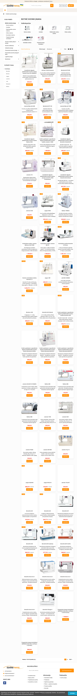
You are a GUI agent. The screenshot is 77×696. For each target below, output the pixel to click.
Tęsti (71, 659)
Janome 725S (47, 416)
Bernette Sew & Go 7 (65, 576)
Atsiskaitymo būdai (48, 677)
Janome (8, 78)
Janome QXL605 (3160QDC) (29, 384)
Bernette (8, 71)
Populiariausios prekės (33, 679)
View (65, 49)
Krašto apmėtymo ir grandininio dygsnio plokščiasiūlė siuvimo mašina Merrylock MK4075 (65, 350)
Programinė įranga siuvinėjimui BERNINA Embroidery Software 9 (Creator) (29, 644)
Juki (7, 81)
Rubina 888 (29, 416)
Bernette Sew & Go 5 (47, 576)
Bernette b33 (47, 511)
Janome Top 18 (65, 449)
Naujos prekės (31, 677)
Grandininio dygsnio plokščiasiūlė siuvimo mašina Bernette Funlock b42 (65, 140)
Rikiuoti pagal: (42, 49)
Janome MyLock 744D (65, 106)
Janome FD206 (29, 449)
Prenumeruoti (67, 670)
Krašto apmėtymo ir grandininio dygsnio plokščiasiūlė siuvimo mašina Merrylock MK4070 (47, 350)
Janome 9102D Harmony (47, 70)
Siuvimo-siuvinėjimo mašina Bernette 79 (29, 278)
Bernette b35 (29, 511)
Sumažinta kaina (31, 675)
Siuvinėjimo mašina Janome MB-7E (47, 244)
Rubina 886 (65, 384)
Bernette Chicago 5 (47, 609)
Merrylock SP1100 (47, 106)
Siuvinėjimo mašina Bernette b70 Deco (65, 244)
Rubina (7, 86)
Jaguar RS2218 (47, 482)
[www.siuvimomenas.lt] (13, 5)
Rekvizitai (46, 688)
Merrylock (8, 84)
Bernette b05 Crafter (65, 543)
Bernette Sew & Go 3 (29, 576)
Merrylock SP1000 (65, 70)
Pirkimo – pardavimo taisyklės (50, 684)
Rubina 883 (47, 384)
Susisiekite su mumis (32, 681)
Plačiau (50, 1)
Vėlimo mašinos (68, 32)
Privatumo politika (48, 686)
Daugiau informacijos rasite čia (25, 694)
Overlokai (41, 32)
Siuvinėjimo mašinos (27, 42)
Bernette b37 (65, 511)
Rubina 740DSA (65, 210)
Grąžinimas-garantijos (49, 681)
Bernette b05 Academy (47, 543)
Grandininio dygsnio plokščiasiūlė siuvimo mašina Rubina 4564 (29, 140)
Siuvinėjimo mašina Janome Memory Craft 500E (29, 244)
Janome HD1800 (47, 449)
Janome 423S (29, 210)
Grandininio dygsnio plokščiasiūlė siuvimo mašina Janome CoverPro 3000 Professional (47, 177)
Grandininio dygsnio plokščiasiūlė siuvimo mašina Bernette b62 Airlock (65, 176)
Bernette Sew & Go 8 (29, 609)
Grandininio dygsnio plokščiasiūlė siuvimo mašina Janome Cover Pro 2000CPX (29, 72)
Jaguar (7, 76)
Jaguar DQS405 (29, 482)
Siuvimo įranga (63, 677)
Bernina (7, 73)
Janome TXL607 (66, 482)
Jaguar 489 (47, 278)
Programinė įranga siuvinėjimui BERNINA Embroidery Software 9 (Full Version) (65, 611)
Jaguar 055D (47, 210)
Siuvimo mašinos (27, 32)
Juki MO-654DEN (65, 278)
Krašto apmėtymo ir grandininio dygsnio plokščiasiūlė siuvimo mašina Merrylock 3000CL (29, 350)
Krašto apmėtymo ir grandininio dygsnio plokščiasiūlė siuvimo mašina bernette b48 (65, 314)
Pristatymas (46, 679)
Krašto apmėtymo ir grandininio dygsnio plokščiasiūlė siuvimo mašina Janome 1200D (47, 140)
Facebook (4, 682)
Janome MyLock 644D (29, 106)
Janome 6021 (65, 416)
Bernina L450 (29, 312)
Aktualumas (49, 49)
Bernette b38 (29, 543)
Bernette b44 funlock (47, 312)
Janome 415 (29, 174)
